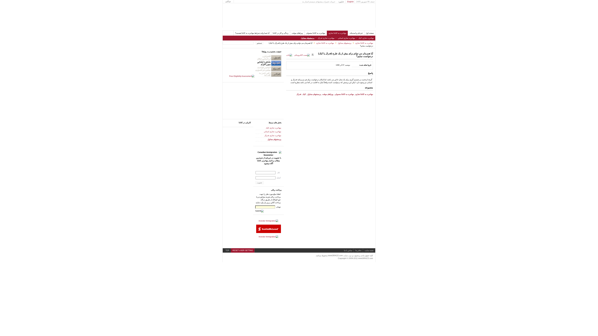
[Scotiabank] (268, 232)
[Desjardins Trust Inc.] (268, 237)
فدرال (299, 94)
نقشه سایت (369, 250)
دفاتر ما (358, 250)
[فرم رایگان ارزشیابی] (255, 76)
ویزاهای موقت (327, 94)
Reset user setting (243, 250)
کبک (304, 94)
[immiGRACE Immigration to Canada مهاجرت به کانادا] (246, 14)
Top (227, 250)
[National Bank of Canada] (268, 221)
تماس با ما (348, 250)
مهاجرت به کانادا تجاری (364, 43)
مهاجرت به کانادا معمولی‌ (344, 94)
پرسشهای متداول (344, 43)
